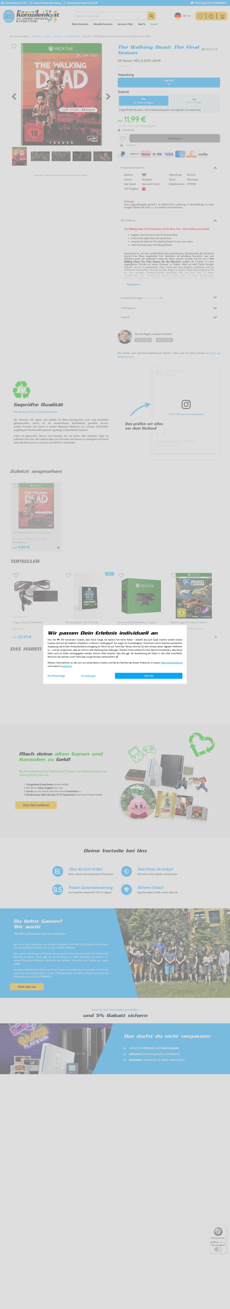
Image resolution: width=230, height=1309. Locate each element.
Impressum (66, 666)
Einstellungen (88, 675)
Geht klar (148, 675)
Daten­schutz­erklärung (171, 662)
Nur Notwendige (56, 675)
